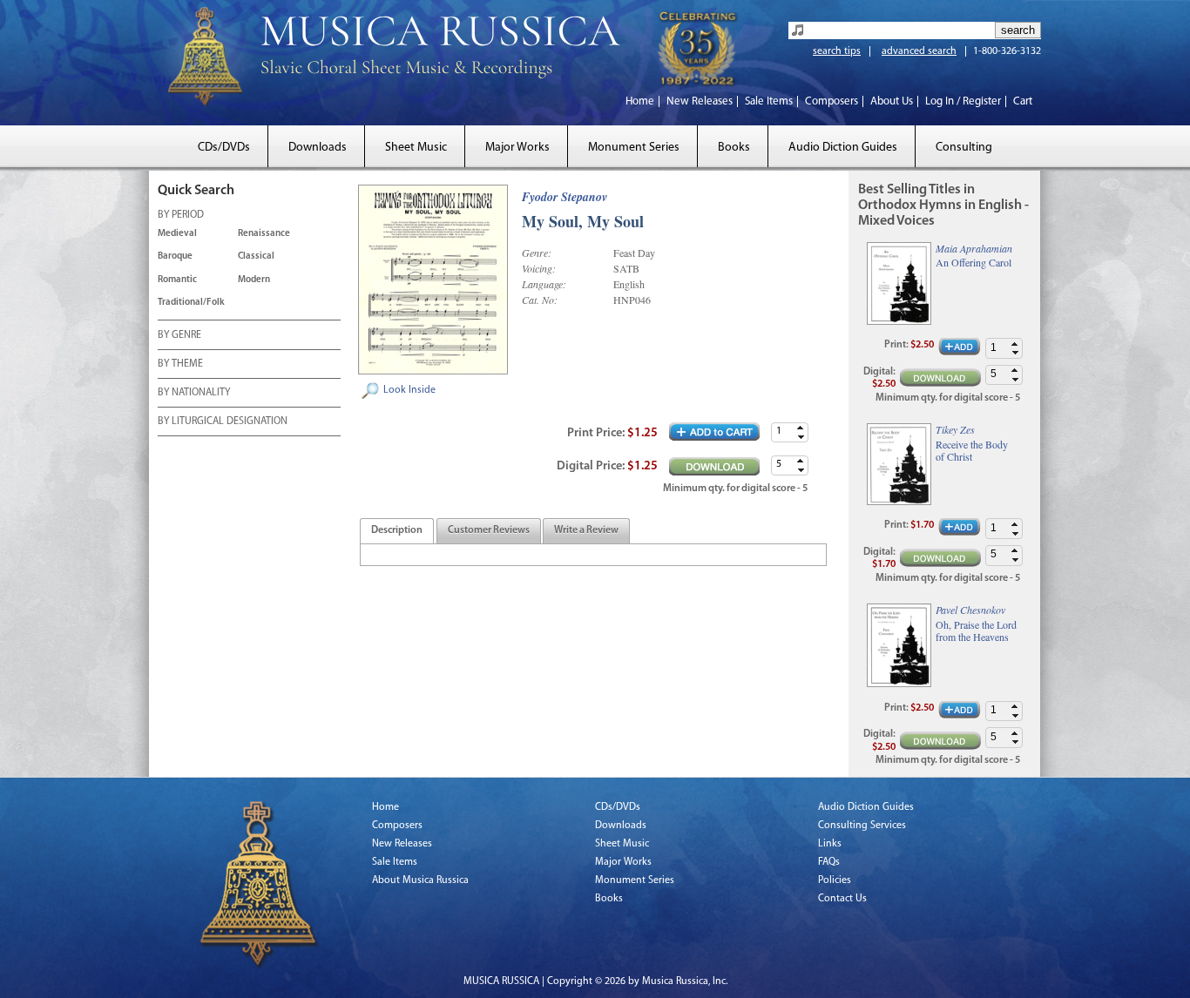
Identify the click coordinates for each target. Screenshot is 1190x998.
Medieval (177, 234)
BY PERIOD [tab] (181, 215)
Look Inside (409, 390)
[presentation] (397, 531)
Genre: (536, 253)
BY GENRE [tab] (179, 335)
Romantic (177, 280)
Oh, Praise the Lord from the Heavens (976, 631)
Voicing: (539, 268)
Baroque (175, 256)
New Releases (699, 101)
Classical (256, 256)
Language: (544, 284)
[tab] (397, 530)
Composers (831, 101)
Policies (834, 880)
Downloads (317, 147)
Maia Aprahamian (974, 248)
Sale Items (769, 101)
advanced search (919, 51)
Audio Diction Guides (842, 147)
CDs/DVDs (224, 147)
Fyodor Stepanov (564, 197)
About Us (891, 101)
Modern (254, 280)
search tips (837, 51)
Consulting (964, 147)
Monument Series (634, 147)
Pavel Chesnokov (970, 610)
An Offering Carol (973, 262)
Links (830, 844)
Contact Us (842, 898)
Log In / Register (963, 101)
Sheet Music (416, 147)
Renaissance (264, 234)
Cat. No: (540, 300)
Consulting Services (862, 825)
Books (734, 147)
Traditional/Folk (191, 302)
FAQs (829, 862)
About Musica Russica (420, 880)
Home (639, 101)
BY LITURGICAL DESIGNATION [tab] (222, 421)
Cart (1022, 101)
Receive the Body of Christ (972, 450)
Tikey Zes (955, 429)
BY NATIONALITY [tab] (194, 393)
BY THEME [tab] (180, 364)
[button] (801, 428)
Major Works (517, 147)
